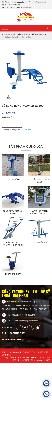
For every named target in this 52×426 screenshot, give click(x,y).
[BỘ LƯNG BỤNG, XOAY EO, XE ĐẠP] (9, 97)
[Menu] (5, 28)
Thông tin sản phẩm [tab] (12, 130)
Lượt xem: (6, 117)
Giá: (3, 113)
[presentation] (3, 97)
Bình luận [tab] (27, 130)
